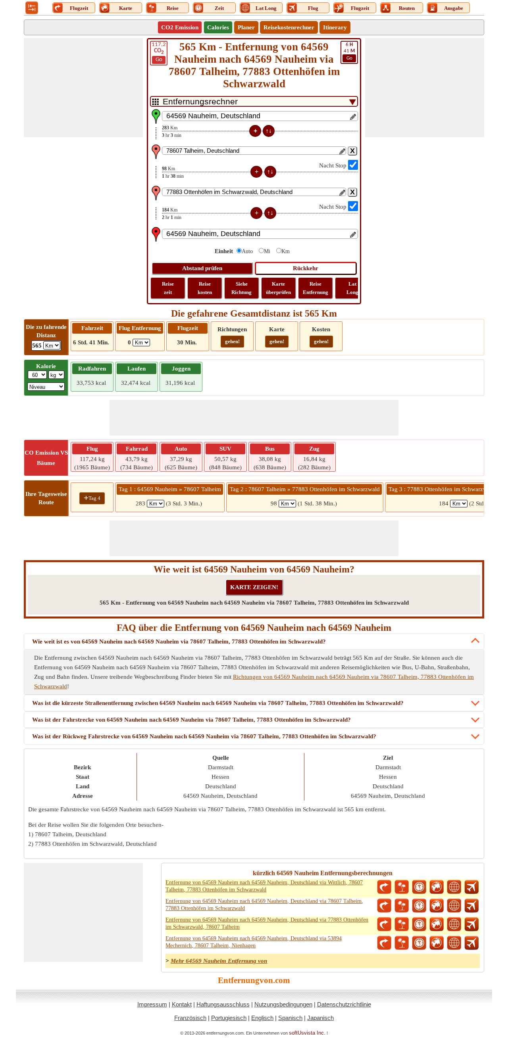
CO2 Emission (179, 27)
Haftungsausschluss (223, 1004)
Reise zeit (168, 288)
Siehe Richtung (241, 288)
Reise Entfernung (315, 288)
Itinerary (335, 27)
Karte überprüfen (278, 288)
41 (349, 51)
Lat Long (352, 288)
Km (285, 251)
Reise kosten (205, 288)
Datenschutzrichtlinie (344, 1004)
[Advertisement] (83, 87)
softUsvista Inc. (307, 1033)
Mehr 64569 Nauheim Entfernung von (219, 961)
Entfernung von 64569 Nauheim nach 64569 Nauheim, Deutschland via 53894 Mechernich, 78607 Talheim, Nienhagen (253, 942)
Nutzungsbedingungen (283, 1004)
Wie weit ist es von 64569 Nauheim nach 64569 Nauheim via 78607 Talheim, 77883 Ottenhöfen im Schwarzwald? (179, 641)
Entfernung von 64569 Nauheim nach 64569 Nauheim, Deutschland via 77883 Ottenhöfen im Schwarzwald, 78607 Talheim (266, 923)
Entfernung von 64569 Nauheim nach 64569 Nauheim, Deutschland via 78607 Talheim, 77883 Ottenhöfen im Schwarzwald (264, 904)
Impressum (152, 1004)
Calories (218, 27)
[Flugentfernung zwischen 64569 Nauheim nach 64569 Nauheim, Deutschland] (471, 887)
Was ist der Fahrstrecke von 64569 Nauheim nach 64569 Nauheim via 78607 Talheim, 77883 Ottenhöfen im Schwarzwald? (191, 719)
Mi (267, 251)
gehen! (232, 341)
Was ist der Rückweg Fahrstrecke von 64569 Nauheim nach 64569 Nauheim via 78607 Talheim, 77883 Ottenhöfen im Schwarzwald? (204, 736)
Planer (246, 27)
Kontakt (182, 1004)
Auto (247, 251)
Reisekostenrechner (289, 27)
